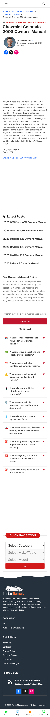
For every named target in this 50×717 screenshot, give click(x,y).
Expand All (25, 321)
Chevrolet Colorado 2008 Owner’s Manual (21, 158)
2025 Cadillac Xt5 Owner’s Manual (23, 247)
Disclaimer (7, 659)
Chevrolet (21, 22)
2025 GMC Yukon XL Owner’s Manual (24, 222)
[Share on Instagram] (16, 52)
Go (25, 566)
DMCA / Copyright (11, 663)
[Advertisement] (25, 78)
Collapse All (25, 329)
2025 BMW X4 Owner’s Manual (21, 263)
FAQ (4, 623)
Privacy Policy (9, 651)
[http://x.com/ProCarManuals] (25, 691)
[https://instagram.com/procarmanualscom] (31, 691)
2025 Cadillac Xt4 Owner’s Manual (23, 255)
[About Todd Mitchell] (10, 43)
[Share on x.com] (11, 52)
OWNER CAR (11, 22)
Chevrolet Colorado (36, 22)
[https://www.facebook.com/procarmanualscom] (18, 691)
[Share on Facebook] (6, 52)
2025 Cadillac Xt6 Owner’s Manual (23, 238)
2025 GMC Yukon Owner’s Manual (23, 230)
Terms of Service (10, 655)
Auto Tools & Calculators (13, 628)
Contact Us (8, 647)
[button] (43, 3)
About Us (7, 643)
